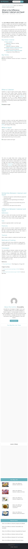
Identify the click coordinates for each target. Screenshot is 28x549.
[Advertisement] (14, 18)
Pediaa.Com (17, 544)
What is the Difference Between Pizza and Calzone (12, 540)
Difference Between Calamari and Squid (13, 50)
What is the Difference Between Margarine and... (18, 498)
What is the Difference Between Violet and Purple (12, 534)
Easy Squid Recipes (7, 264)
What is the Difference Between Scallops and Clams (19, 491)
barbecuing (10, 163)
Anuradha (13, 13)
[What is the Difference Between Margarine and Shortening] (7, 499)
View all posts (14, 320)
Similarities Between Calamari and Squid (13, 47)
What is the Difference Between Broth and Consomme (17, 506)
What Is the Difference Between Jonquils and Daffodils (13, 523)
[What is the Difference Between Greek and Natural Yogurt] (7, 513)
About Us (16, 546)
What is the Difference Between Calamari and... (18, 484)
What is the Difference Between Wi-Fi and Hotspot (12, 537)
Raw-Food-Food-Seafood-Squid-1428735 (11, 272)
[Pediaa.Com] (5, 1)
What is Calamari (9, 42)
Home (3, 5)
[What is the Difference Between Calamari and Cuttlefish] (7, 484)
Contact (11, 546)
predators (22, 96)
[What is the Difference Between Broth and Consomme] (7, 506)
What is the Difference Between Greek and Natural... (19, 513)
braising (9, 165)
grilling (3, 124)
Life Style (7, 5)
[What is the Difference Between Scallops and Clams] (7, 492)
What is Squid (8, 44)
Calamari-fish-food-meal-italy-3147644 (11, 269)
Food (11, 5)
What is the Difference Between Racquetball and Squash (14, 531)
